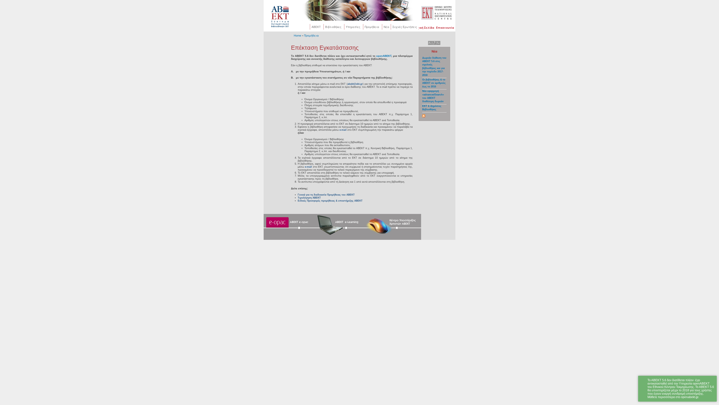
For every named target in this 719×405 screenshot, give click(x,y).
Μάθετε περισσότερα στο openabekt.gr (672, 397)
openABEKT (383, 55)
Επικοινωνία (445, 27)
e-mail (343, 129)
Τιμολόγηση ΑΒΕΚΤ (309, 197)
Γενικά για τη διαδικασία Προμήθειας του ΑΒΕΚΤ (326, 194)
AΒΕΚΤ (316, 27)
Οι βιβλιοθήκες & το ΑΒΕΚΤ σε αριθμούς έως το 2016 (434, 83)
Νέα (386, 27)
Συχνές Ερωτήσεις (404, 27)
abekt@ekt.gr (355, 83)
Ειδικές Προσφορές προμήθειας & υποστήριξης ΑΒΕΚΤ (330, 200)
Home (297, 35)
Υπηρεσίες (353, 27)
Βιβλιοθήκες (333, 27)
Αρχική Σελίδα (423, 27)
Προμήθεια (372, 27)
